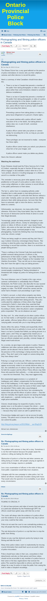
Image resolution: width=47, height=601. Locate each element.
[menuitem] (6, 31)
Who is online (6, 585)
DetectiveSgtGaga (6, 434)
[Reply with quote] (40, 54)
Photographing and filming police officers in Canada (23, 41)
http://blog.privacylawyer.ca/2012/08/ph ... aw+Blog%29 (21, 424)
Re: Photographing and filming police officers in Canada (22, 442)
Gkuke (3, 486)
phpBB (17, 596)
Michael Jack (11, 52)
